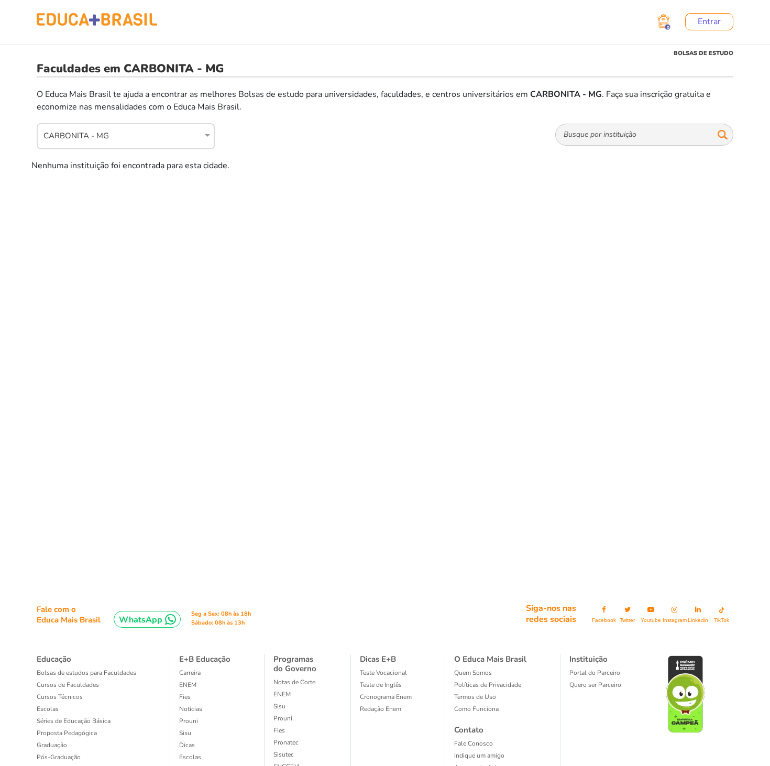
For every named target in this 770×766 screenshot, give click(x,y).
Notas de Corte (294, 682)
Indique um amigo (479, 755)
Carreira (190, 673)
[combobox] (120, 134)
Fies (185, 697)
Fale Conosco (473, 743)
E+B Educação (204, 659)
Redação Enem (380, 709)
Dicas (187, 745)
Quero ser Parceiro (595, 685)
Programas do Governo (294, 664)
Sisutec (283, 754)
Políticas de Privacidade (487, 685)
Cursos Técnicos (60, 697)
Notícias (190, 709)
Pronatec (286, 742)
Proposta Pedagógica (67, 733)
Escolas (48, 709)
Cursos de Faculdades (68, 685)
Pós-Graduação (59, 757)
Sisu (185, 733)
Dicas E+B (378, 659)
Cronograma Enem (386, 697)
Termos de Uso (475, 697)
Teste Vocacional (383, 673)
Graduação (52, 745)
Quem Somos (473, 673)
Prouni (188, 721)
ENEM (187, 685)
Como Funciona (476, 709)
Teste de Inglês (381, 685)
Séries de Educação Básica (74, 721)
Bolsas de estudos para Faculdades (86, 673)
